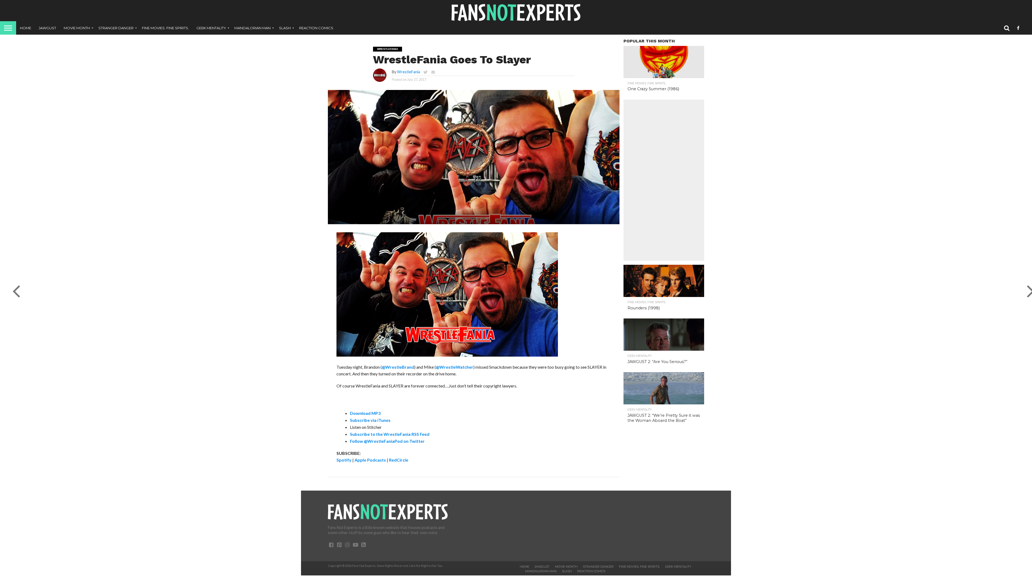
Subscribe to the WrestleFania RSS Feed (389, 434)
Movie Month (77, 28)
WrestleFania (408, 72)
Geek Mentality (211, 28)
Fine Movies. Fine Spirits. (165, 28)
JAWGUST (47, 28)
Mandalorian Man (252, 28)
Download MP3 (365, 413)
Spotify (344, 459)
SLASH (285, 28)
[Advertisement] (664, 180)
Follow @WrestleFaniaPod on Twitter (387, 441)
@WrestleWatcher (454, 366)
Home (25, 28)
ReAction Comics (316, 28)
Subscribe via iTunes (370, 420)
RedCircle (398, 459)
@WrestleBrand (398, 366)
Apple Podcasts (370, 459)
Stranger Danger (116, 28)
